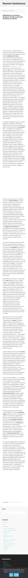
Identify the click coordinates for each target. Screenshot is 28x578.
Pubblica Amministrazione (9, 543)
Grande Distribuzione (8, 536)
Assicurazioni (6, 526)
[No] (26, 573)
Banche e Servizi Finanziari (15, 502)
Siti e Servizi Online (7, 545)
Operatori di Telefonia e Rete (9, 540)
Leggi (16, 574)
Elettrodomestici (7, 532)
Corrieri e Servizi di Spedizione (10, 530)
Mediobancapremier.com (16, 66)
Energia (5, 534)
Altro (4, 524)
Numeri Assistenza (14, 3)
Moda (4, 538)
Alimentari (5, 522)
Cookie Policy (6, 563)
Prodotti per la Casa (7, 542)
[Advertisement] (14, 35)
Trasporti (5, 549)
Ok (11, 574)
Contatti (5, 562)
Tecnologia (5, 547)
